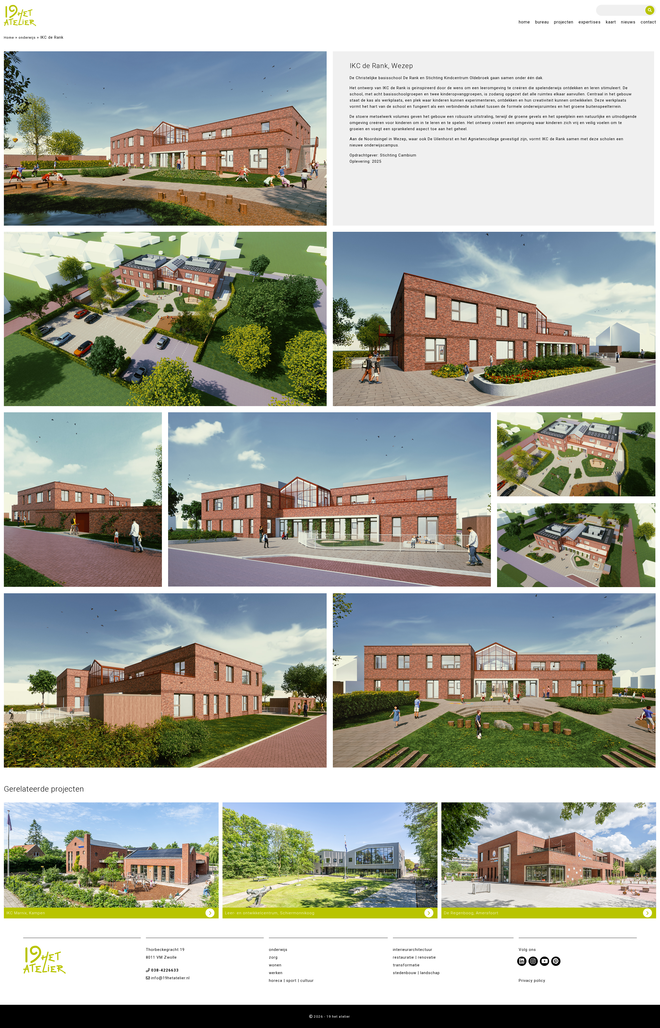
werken (276, 973)
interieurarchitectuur (412, 949)
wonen (275, 965)
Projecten (563, 22)
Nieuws (628, 22)
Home (524, 22)
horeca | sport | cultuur (291, 980)
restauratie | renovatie (414, 957)
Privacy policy (532, 980)
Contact (648, 22)
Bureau (542, 22)
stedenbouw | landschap (416, 973)
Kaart (611, 22)
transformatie (406, 965)
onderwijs (27, 37)
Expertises (590, 22)
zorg (273, 957)
